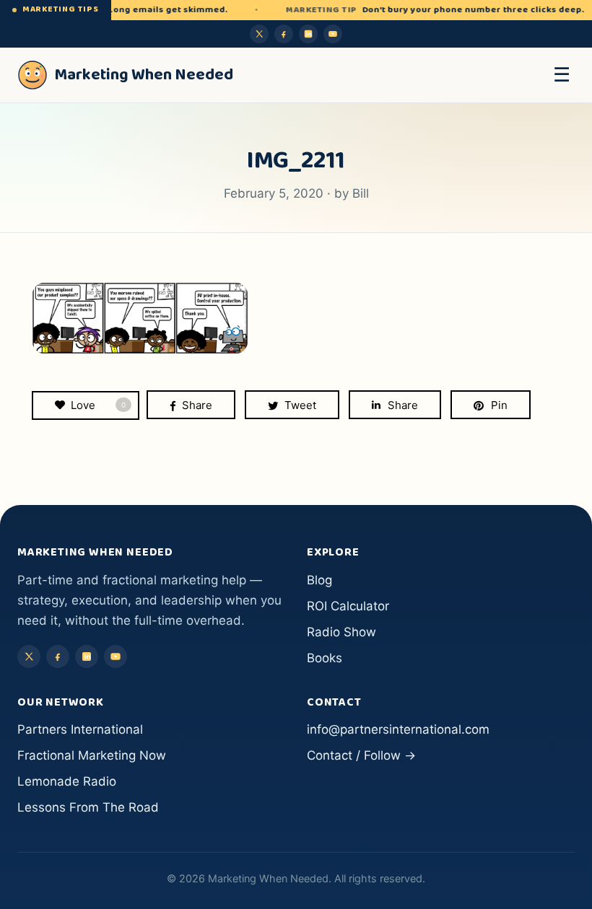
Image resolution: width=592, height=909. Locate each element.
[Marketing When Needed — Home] (32, 75)
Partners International (80, 729)
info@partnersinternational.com (398, 729)
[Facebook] (283, 34)
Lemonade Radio (66, 781)
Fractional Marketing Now (91, 755)
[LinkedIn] (308, 34)
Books (324, 658)
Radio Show (341, 632)
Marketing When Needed (144, 75)
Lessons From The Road (88, 807)
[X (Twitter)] (259, 34)
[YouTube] (332, 34)
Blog (319, 580)
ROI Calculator (348, 606)
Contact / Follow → (361, 755)
